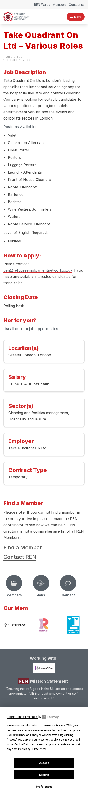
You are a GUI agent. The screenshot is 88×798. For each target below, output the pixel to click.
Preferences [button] (39, 749)
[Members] (14, 583)
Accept (44, 763)
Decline (44, 774)
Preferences (44, 786)
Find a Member (22, 547)
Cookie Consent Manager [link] (22, 716)
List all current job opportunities (30, 328)
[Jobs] (41, 583)
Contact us (77, 5)
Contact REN (19, 557)
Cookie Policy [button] (22, 744)
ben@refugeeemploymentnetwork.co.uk (37, 270)
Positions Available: (19, 126)
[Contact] (68, 583)
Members (60, 5)
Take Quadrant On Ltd (27, 448)
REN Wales (42, 5)
